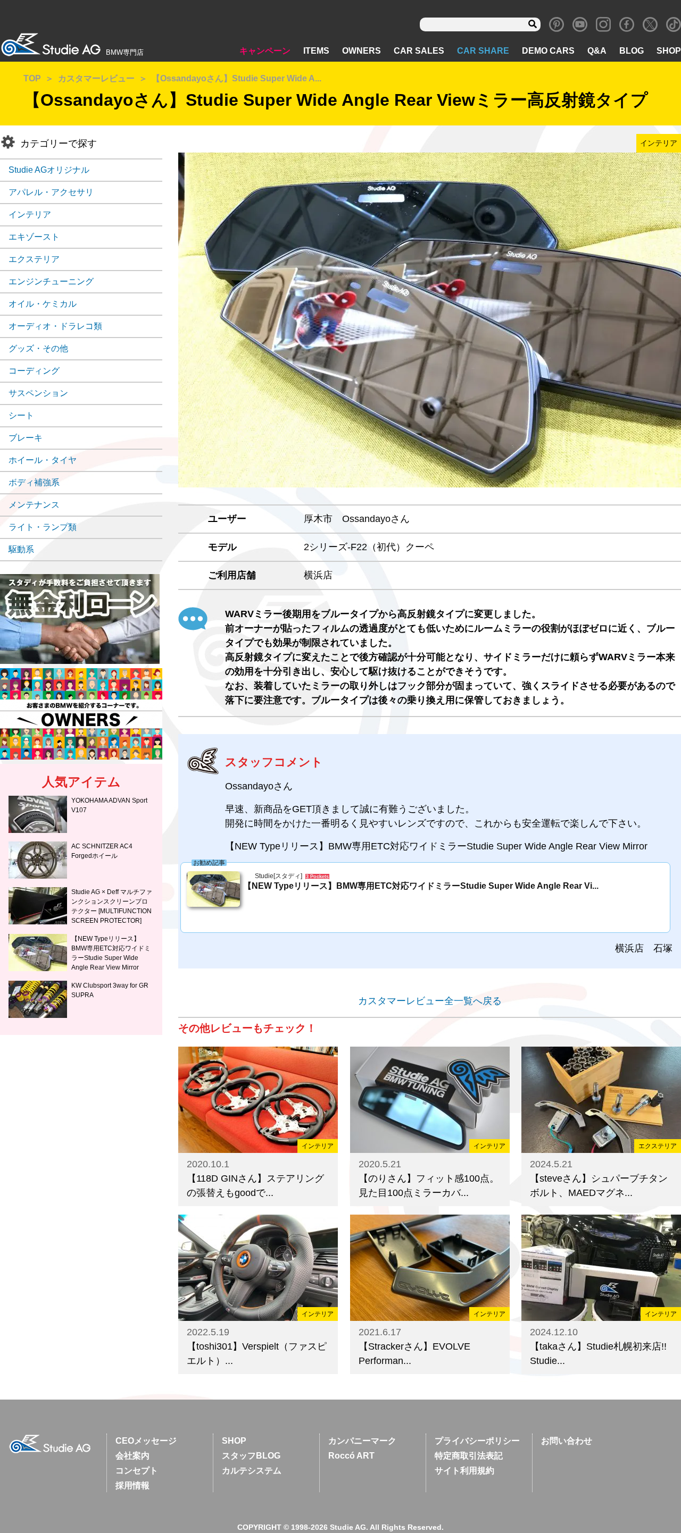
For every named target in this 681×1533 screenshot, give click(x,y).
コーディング (34, 370)
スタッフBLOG (251, 1455)
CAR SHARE (483, 50)
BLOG (631, 50)
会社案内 (132, 1455)
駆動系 (21, 549)
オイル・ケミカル (43, 303)
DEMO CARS (548, 50)
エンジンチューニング (51, 281)
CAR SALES (419, 50)
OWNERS (361, 50)
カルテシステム (251, 1470)
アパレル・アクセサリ (51, 192)
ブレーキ (26, 437)
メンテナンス (34, 504)
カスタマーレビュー (96, 78)
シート (21, 415)
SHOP (669, 50)
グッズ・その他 (38, 348)
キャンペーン (264, 50)
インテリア (30, 214)
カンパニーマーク (362, 1440)
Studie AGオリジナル (49, 169)
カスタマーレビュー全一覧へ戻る (430, 1001)
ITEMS (316, 50)
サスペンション (38, 393)
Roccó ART (351, 1455)
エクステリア (34, 259)
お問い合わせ (566, 1440)
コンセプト (136, 1470)
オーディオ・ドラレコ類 (55, 326)
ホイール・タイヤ (43, 460)
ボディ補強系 (34, 482)
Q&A (597, 50)
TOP (32, 78)
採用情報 (132, 1485)
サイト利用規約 (464, 1470)
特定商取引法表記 (469, 1455)
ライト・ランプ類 (43, 527)
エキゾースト (34, 236)
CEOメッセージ (146, 1440)
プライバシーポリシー (477, 1440)
